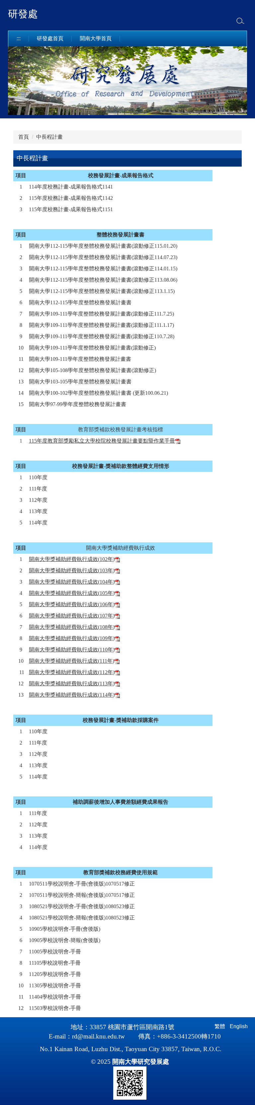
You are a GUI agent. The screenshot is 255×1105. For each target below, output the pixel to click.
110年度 (38, 477)
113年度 (38, 511)
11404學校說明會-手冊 (55, 997)
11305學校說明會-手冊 (55, 985)
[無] (177, 441)
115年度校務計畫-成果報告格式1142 (71, 198)
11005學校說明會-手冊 (55, 951)
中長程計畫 (49, 137)
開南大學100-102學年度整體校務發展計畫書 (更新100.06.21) (98, 393)
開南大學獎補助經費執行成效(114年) (72, 695)
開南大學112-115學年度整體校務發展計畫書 (80, 246)
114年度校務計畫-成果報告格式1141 (71, 187)
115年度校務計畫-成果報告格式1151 (71, 209)
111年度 (38, 488)
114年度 (38, 522)
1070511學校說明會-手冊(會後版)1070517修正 (82, 884)
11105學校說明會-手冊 (55, 963)
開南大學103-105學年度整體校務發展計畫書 (80, 381)
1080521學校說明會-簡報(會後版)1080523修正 (82, 917)
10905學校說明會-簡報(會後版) (64, 940)
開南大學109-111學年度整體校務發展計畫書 (80, 314)
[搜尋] (240, 21)
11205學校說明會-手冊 (55, 974)
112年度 (38, 500)
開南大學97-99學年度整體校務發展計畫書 (77, 404)
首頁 (23, 137)
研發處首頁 (50, 38)
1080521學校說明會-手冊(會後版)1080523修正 (82, 906)
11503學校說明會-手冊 (55, 1008)
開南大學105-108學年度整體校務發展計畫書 (80, 370)
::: (19, 38)
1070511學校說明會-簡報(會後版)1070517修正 (82, 895)
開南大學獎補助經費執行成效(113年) (72, 683)
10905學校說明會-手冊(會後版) (64, 929)
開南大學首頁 (96, 38)
